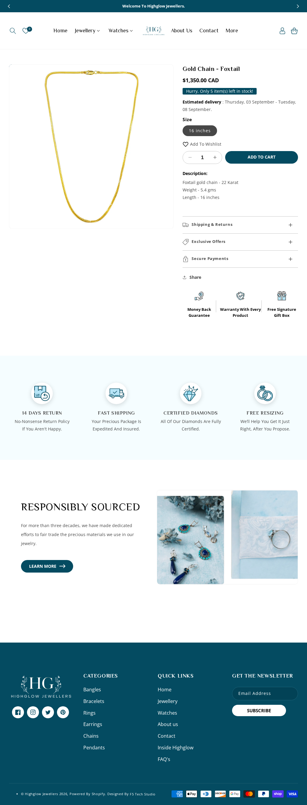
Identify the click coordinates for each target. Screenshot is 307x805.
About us (168, 724)
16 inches (200, 130)
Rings (89, 713)
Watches (167, 713)
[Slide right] (298, 6)
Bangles (92, 689)
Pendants (94, 747)
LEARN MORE (42, 566)
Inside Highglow (175, 747)
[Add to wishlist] (186, 144)
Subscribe (259, 710)
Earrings (92, 724)
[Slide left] (9, 6)
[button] (12, 31)
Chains (91, 736)
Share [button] (195, 277)
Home (164, 689)
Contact (166, 736)
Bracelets (93, 701)
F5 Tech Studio (143, 794)
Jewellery (167, 701)
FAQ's (164, 759)
